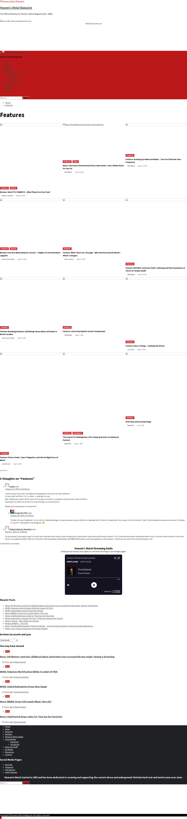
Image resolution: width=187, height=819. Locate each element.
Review (13, 188)
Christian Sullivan (21, 677)
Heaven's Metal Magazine (16, 8)
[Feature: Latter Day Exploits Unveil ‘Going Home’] (93, 300)
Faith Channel (11, 772)
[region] (93, 34)
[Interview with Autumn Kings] (156, 383)
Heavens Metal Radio (14, 72)
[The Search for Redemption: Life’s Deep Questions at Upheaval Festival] (93, 390)
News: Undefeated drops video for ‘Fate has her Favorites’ (29, 616)
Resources (9, 87)
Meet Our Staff (11, 82)
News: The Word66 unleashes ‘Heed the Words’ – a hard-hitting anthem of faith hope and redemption (49, 626)
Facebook (14, 77)
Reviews (8, 69)
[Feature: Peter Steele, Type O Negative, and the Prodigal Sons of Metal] (30, 401)
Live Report (78, 433)
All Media (9, 85)
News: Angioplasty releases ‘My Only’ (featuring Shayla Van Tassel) (34, 618)
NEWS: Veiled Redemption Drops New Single (24, 610)
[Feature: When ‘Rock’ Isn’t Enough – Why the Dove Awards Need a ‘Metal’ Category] (93, 221)
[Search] (1, 95)
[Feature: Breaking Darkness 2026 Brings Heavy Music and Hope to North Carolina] (30, 300)
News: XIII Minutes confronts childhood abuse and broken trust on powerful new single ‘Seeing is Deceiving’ (51, 605)
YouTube (8, 764)
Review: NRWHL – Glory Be (16, 623)
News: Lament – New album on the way (22, 621)
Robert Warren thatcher (21, 529)
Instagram (14, 80)
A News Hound (19, 662)
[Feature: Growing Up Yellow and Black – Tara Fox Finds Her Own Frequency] (156, 137)
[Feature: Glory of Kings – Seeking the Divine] (156, 307)
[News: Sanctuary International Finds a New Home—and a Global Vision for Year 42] (93, 140)
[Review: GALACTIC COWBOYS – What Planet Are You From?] (30, 153)
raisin (12, 486)
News (7, 64)
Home (7, 61)
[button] (93, 30)
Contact (8, 90)
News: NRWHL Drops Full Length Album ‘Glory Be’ (26, 613)
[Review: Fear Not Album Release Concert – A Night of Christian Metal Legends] (30, 221)
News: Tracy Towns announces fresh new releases (26, 628)
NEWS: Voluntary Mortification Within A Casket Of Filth (29, 608)
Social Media (10, 74)
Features (9, 66)
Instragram (10, 769)
